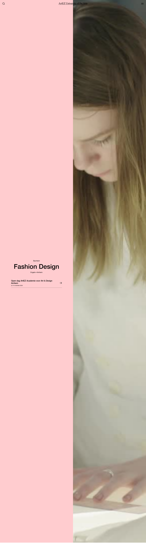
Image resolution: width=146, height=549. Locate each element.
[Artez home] (73, 3)
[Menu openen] (142, 3)
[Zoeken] (3, 3)
